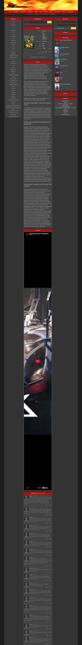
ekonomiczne (13, 51)
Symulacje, (44, 31)
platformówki (13, 63)
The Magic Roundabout (13, 116)
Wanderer (13, 90)
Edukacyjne (30, 11)
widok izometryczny (13, 57)
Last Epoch (13, 102)
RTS (13, 50)
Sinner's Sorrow (13, 82)
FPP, (43, 32)
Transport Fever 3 (65, 101)
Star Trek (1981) (13, 78)
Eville (61, 77)
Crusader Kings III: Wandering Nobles (13, 105)
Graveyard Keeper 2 (65, 114)
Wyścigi (51, 11)
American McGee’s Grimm (13, 110)
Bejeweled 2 (13, 98)
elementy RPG (13, 71)
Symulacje (13, 48)
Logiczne (64, 11)
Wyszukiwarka (37, 14)
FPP (13, 26)
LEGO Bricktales (63, 59)
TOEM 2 (65, 102)
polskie (13, 65)
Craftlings (13, 96)
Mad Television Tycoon (13, 112)
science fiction (13, 36)
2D (13, 28)
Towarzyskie (70, 11)
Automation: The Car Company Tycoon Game (13, 108)
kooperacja (13, 40)
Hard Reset (13, 92)
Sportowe (45, 11)
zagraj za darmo (13, 69)
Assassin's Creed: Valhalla (65, 84)
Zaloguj (73, 28)
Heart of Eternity (13, 114)
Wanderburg (65, 110)
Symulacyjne (57, 11)
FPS (13, 59)
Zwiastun (38, 230)
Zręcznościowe (13, 42)
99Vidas (13, 86)
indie (13, 21)
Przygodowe (23, 11)
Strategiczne (16, 11)
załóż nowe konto (60, 28)
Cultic (61, 72)
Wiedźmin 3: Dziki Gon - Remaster (65, 103)
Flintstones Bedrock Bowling (13, 100)
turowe (13, 46)
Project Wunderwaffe (64, 54)
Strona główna (30, 14)
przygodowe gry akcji (13, 55)
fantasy (13, 34)
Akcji (13, 23)
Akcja (10, 11)
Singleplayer (13, 53)
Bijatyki (36, 11)
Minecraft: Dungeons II (65, 106)
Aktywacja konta (45, 14)
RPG (41, 11)
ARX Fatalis (13, 94)
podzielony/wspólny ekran (13, 75)
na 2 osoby (13, 61)
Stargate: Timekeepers (13, 84)
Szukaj (49, 22)
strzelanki (13, 44)
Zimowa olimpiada (13, 80)
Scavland (65, 111)
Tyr (65, 113)
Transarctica (13, 88)
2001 (46, 52)
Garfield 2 (13, 103)
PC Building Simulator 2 (65, 47)
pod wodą (44, 39)
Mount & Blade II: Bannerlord (66, 40)
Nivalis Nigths (65, 105)
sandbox (13, 76)
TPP (13, 32)
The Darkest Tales (64, 65)
